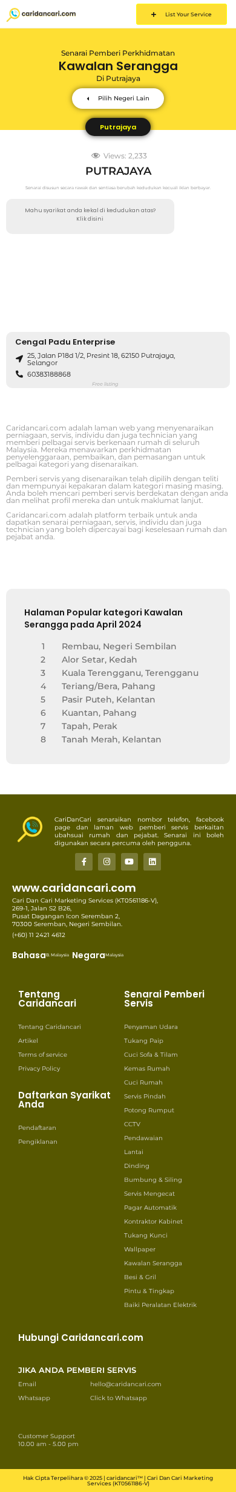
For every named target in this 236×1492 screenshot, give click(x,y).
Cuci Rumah (143, 1082)
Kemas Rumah (147, 1068)
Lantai (133, 1152)
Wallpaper (140, 1249)
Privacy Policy (39, 1068)
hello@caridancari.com (126, 1384)
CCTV (132, 1124)
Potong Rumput (149, 1110)
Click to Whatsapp (118, 1398)
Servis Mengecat (149, 1194)
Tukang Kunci (146, 1235)
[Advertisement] (118, 283)
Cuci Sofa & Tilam (151, 1055)
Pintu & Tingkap (149, 1291)
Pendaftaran (37, 1128)
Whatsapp (34, 1398)
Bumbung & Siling (153, 1180)
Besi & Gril (140, 1277)
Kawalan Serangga (153, 1263)
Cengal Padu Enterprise (65, 342)
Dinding (136, 1166)
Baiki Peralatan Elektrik (160, 1305)
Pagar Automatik (150, 1207)
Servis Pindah (145, 1096)
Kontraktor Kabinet (153, 1221)
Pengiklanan (37, 1142)
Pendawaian (143, 1138)
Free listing (105, 384)
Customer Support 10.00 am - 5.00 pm (48, 1440)
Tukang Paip (143, 1041)
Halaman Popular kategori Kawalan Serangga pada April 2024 (103, 618)
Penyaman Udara (151, 1027)
